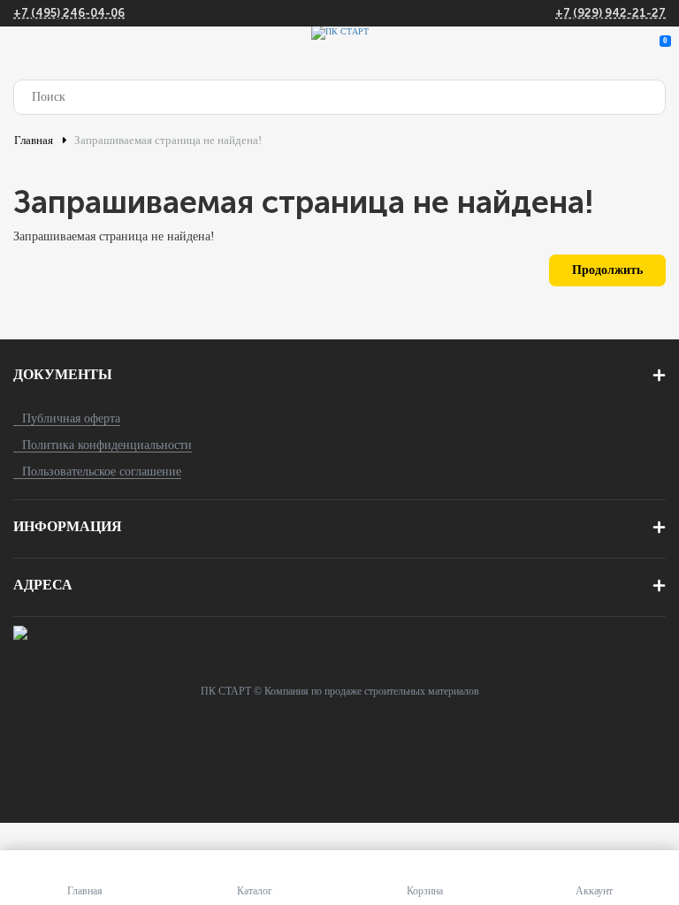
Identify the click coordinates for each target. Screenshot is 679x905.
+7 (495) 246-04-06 (69, 12)
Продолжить (607, 270)
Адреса (42, 584)
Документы (62, 374)
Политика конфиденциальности (107, 445)
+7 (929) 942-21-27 (610, 12)
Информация (67, 526)
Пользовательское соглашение (101, 471)
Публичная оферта (71, 418)
